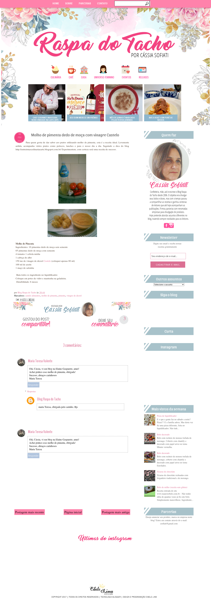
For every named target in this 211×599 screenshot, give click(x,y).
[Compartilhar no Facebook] (30, 299)
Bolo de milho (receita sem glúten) (172, 487)
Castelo (47, 260)
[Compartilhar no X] (27, 299)
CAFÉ (71, 77)
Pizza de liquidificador (167, 415)
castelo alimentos (32, 295)
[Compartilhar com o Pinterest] (33, 299)
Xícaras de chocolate (166, 471)
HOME (56, 3)
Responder (33, 385)
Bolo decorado (163, 434)
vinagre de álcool (74, 295)
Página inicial (73, 512)
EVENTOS (126, 77)
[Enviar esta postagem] (17, 299)
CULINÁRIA (56, 77)
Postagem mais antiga (115, 512)
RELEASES (144, 77)
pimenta (61, 295)
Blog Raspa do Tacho (27, 292)
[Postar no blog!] (24, 299)
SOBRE (69, 3)
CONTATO (102, 3)
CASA (83, 77)
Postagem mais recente (29, 512)
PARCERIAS (85, 3)
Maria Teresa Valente (40, 361)
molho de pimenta (49, 295)
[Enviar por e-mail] (21, 299)
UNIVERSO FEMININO (104, 77)
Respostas (31, 391)
